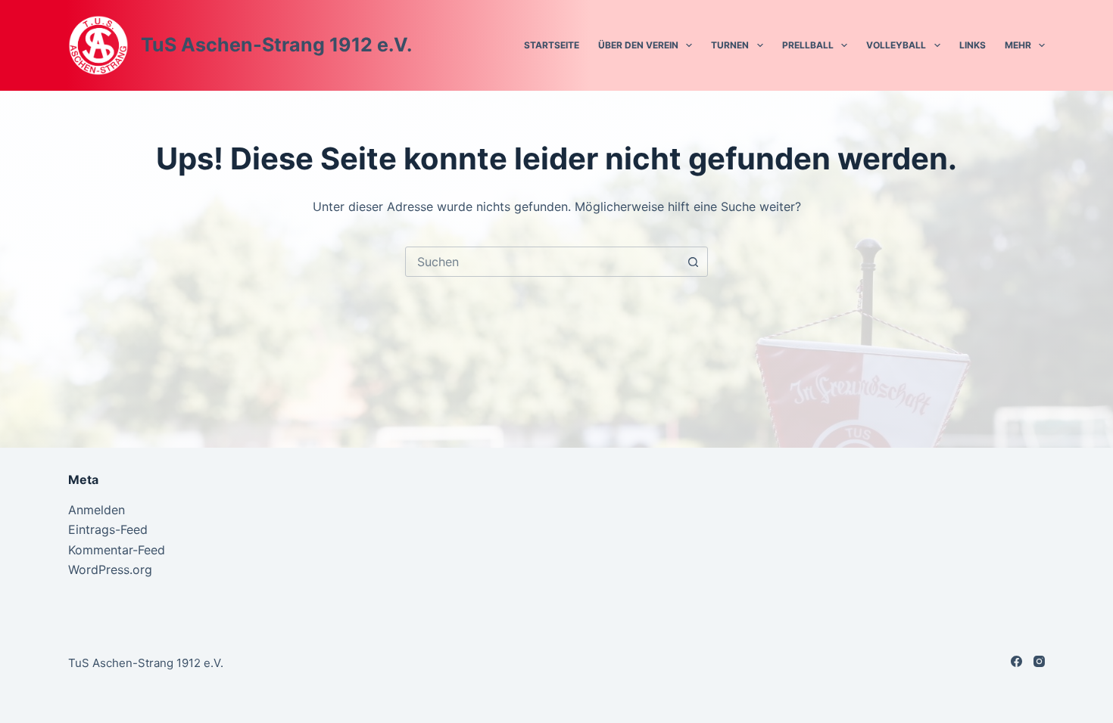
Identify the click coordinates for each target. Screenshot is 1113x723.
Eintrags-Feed (108, 529)
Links (972, 45)
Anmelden (96, 509)
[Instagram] (1039, 661)
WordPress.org (110, 569)
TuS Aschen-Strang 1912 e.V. (276, 44)
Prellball (808, 45)
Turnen (730, 45)
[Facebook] (1016, 661)
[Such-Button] (692, 261)
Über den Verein (638, 45)
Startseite (551, 45)
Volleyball (896, 45)
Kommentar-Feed (116, 549)
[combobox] (542, 262)
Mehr (1018, 45)
